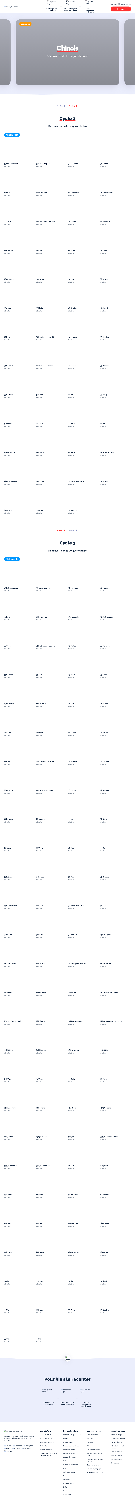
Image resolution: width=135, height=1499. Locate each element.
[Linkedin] (8, 1446)
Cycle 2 (60, 106)
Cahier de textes (69, 1453)
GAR (64, 1468)
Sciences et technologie (95, 1472)
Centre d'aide (44, 1446)
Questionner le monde (94, 1465)
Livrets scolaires (68, 1483)
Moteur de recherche (70, 1465)
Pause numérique (46, 1450)
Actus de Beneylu (116, 1455)
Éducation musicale (93, 1450)
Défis (65, 1487)
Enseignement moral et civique (95, 1460)
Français (90, 1438)
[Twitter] (7, 1449)
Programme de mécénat (119, 1438)
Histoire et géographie (94, 1469)
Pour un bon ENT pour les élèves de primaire (48, 1454)
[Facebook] (18, 1446)
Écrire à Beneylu (116, 1452)
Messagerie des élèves (71, 1446)
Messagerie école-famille (71, 1476)
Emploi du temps (69, 1450)
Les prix (120, 9)
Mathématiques (92, 1435)
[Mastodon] (26, 1449)
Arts (88, 1446)
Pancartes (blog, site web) (72, 1435)
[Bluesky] (8, 1451)
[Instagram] (28, 1446)
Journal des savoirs (69, 1457)
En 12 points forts (45, 1435)
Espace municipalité (117, 1435)
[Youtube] (16, 1449)
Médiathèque (68, 1442)
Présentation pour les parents (118, 1447)
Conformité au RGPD (47, 1442)
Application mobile (46, 1438)
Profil (65, 1491)
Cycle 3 (72, 106)
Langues (25, 24)
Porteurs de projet (117, 1442)
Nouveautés (115, 1463)
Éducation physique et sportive (94, 1454)
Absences (66, 1480)
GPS (64, 1461)
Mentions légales (116, 1459)
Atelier (65, 1438)
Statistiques (67, 1494)
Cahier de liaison (69, 1472)
